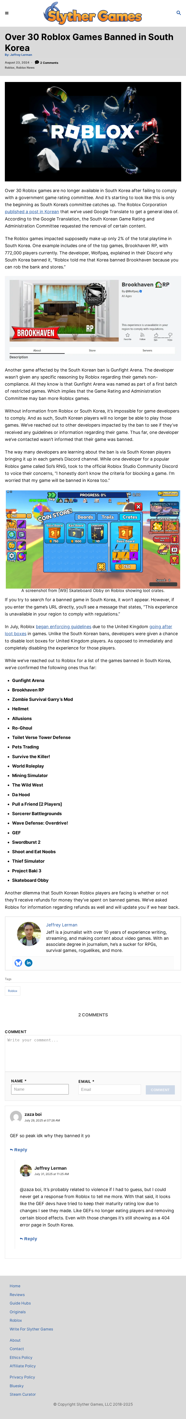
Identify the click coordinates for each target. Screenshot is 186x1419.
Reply (20, 1149)
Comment (16, 1032)
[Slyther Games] (93, 13)
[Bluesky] (18, 963)
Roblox (10, 67)
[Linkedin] (28, 963)
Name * (19, 1081)
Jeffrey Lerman (21, 55)
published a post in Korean (32, 211)
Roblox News (25, 67)
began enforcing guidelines (63, 626)
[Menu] (7, 13)
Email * (86, 1081)
